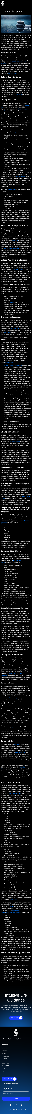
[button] (29, 3)
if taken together (9, 362)
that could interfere (17, 269)
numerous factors (15, 441)
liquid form (19, 94)
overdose (10, 906)
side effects (7, 332)
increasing (15, 240)
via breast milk (15, 328)
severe (12, 302)
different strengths (14, 698)
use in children (12, 73)
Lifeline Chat (12, 899)
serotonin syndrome (15, 793)
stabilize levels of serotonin (11, 248)
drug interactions (16, 728)
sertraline (17, 744)
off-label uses (11, 189)
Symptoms (15, 132)
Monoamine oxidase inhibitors (13, 365)
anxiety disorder (20, 176)
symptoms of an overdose (13, 912)
